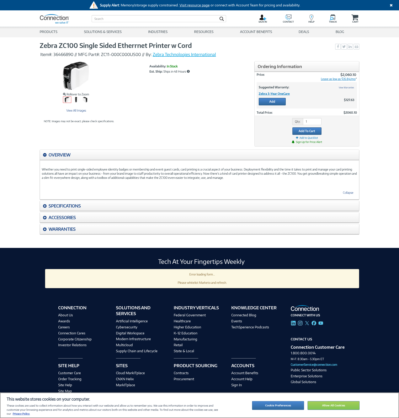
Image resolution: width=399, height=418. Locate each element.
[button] (188, 71)
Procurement (184, 379)
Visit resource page (195, 5)
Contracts (181, 373)
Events (236, 321)
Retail (178, 345)
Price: (261, 74)
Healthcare (182, 321)
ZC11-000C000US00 (121, 54)
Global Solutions (303, 382)
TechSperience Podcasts (250, 327)
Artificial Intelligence (132, 321)
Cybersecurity (126, 327)
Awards (64, 321)
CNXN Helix (125, 379)
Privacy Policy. (21, 413)
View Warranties (346, 87)
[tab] (199, 155)
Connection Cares (71, 333)
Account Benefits (244, 373)
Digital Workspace (130, 333)
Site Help (65, 385)
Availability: (157, 66)
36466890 (63, 54)
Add (272, 101)
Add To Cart (307, 131)
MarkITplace (125, 385)
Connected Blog (243, 315)
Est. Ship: (156, 72)
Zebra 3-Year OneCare (274, 93)
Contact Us (301, 339)
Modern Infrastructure (133, 339)
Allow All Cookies (333, 405)
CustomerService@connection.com (314, 364)
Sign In (236, 385)
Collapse (348, 192)
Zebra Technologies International (184, 54)
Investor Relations (72, 345)
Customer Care (69, 373)
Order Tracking (69, 379)
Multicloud (124, 345)
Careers (64, 327)
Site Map (65, 391)
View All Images (76, 110)
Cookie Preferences (278, 405)
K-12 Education (185, 333)
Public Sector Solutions (309, 370)
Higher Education (187, 327)
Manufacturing (185, 339)
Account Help (241, 379)
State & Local (184, 351)
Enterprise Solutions (307, 376)
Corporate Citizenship (75, 339)
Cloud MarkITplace (130, 373)
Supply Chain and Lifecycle (137, 351)
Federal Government (190, 315)
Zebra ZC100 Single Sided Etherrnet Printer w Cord (116, 45)
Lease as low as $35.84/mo (338, 79)
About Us (65, 315)
